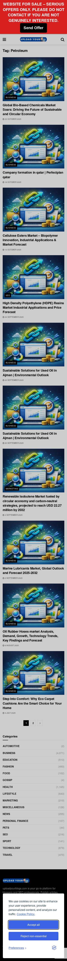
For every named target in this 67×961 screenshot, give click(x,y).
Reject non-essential (34, 936)
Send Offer (33, 28)
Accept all (33, 925)
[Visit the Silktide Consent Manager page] (54, 948)
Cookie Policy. (26, 914)
